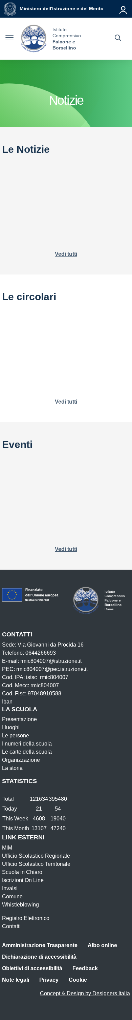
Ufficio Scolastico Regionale (36, 856)
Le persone (15, 735)
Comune (12, 896)
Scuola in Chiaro (22, 872)
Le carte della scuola (27, 752)
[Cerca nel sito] (118, 38)
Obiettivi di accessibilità (32, 968)
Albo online (102, 945)
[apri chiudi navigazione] (9, 39)
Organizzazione (21, 760)
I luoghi (11, 727)
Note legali (15, 980)
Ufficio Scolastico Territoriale (36, 864)
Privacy (49, 980)
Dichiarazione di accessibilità (39, 957)
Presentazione (19, 719)
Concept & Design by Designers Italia (85, 993)
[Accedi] (123, 9)
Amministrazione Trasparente (40, 945)
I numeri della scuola (27, 744)
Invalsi (10, 888)
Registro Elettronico (25, 918)
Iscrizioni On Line (23, 880)
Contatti (11, 926)
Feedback (85, 968)
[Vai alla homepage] (33, 38)
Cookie (78, 980)
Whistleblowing (20, 904)
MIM (7, 848)
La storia (12, 768)
